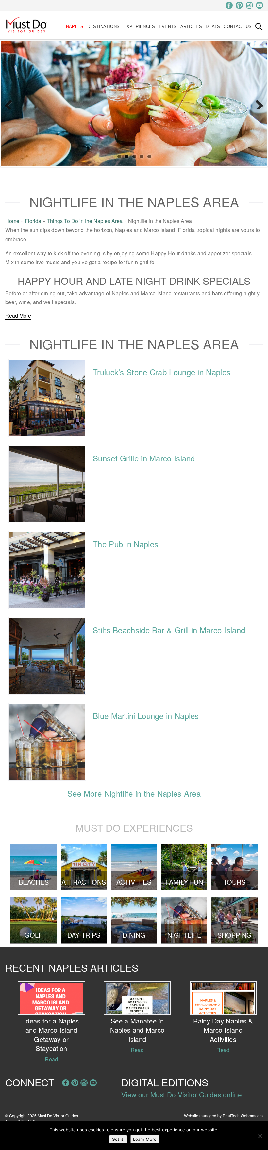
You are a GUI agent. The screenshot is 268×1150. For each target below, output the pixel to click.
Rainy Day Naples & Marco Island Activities (223, 1030)
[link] (259, 26)
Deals (213, 26)
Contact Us (238, 26)
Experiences (139, 26)
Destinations (103, 26)
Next (256, 102)
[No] (260, 1136)
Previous (11, 102)
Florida (33, 220)
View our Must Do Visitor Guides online (181, 1094)
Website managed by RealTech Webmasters (223, 1115)
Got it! (118, 1139)
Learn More (145, 1139)
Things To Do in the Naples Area (85, 220)
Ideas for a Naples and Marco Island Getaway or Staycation (51, 1034)
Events (168, 26)
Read (51, 1059)
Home (12, 220)
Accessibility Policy (22, 1121)
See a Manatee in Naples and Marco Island (137, 1030)
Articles (191, 26)
